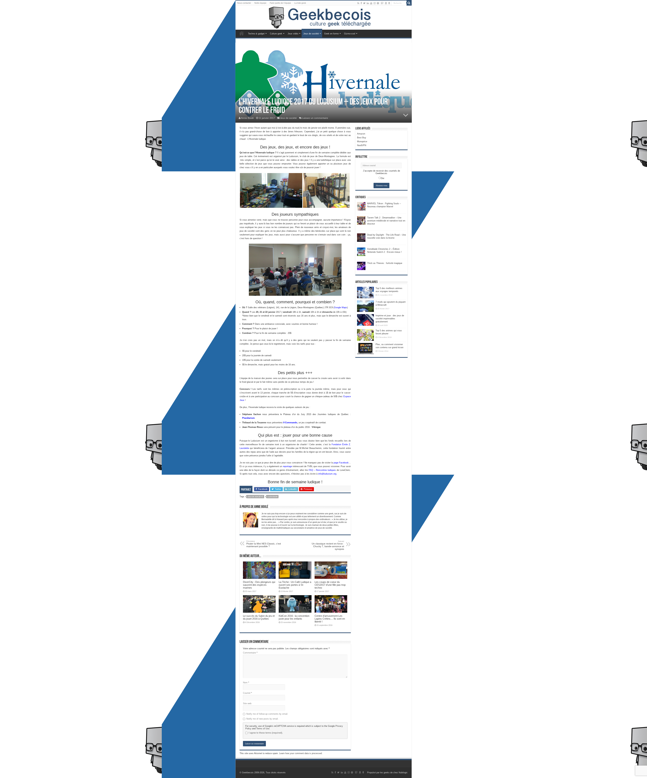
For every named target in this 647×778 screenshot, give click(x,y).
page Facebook (341, 462)
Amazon (361, 133)
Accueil (241, 33)
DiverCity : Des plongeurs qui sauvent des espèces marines (259, 585)
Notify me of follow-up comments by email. (267, 714)
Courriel (247, 693)
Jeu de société (255, 497)
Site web (247, 703)
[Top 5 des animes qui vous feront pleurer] (365, 335)
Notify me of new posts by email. (262, 719)
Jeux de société (311, 33)
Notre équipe (260, 3)
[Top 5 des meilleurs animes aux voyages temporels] (365, 292)
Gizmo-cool (349, 33)
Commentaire (250, 652)
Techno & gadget (256, 33)
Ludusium (272, 497)
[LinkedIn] (367, 3)
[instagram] (374, 3)
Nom (246, 682)
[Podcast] (389, 3)
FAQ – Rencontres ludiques (322, 470)
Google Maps (340, 307)
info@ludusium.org (327, 473)
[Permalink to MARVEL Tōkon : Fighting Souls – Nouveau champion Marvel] (361, 206)
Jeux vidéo (293, 33)
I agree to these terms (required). (266, 732)
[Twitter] (364, 3)
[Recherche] (409, 3)
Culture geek (276, 33)
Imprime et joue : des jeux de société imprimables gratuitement (390, 318)
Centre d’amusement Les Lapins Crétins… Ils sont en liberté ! (330, 618)
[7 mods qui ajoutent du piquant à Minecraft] (365, 306)
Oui (382, 178)
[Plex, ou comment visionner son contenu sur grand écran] (365, 348)
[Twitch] (382, 3)
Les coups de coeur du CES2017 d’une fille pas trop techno (330, 585)
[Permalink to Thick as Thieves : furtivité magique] (361, 265)
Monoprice (362, 141)
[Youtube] (371, 3)
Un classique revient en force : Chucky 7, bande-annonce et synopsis (328, 545)
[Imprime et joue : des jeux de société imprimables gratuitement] (365, 320)
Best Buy (361, 137)
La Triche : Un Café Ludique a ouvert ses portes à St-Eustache (295, 585)
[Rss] (358, 3)
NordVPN (361, 145)
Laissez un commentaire (315, 118)
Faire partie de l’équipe (280, 3)
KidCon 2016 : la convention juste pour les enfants (294, 617)
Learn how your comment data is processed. (300, 753)
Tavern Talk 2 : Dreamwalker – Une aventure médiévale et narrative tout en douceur (386, 220)
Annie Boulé (247, 118)
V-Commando (290, 422)
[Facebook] (361, 3)
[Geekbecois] (324, 18)
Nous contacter (244, 3)
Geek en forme (331, 33)
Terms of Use (262, 728)
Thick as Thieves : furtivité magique (384, 263)
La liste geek (300, 3)
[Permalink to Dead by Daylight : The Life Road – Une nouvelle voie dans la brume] (361, 237)
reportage (287, 466)
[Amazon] (385, 3)
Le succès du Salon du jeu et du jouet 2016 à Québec (259, 617)
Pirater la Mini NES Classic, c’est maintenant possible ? (263, 544)
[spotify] (378, 3)
